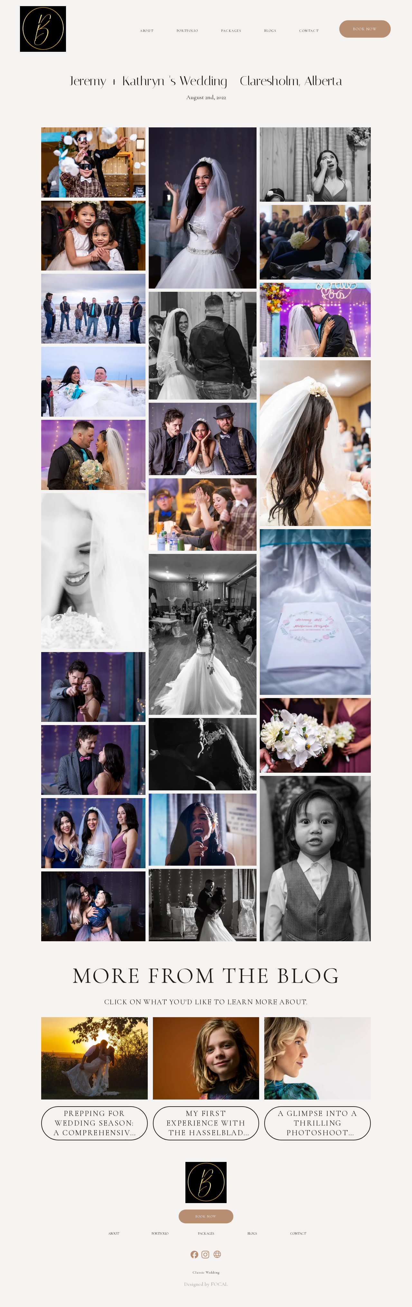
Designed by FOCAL (206, 1284)
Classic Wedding (206, 1272)
